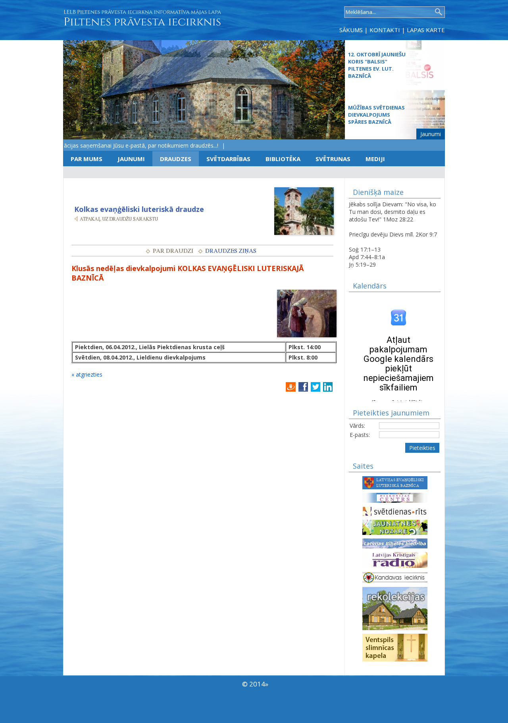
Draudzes (175, 159)
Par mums (86, 159)
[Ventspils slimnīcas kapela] (394, 647)
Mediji (375, 159)
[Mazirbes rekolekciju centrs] (394, 607)
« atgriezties (86, 374)
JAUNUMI (131, 159)
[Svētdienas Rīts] (394, 510)
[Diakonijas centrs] (394, 497)
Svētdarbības (228, 159)
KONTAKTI (384, 30)
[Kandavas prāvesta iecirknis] (394, 577)
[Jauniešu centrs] (394, 527)
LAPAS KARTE (426, 30)
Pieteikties (422, 448)
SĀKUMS (351, 30)
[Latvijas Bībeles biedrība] (394, 542)
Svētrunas (333, 159)
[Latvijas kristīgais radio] (394, 559)
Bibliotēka (283, 159)
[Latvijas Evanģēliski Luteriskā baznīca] (394, 482)
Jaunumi (430, 134)
